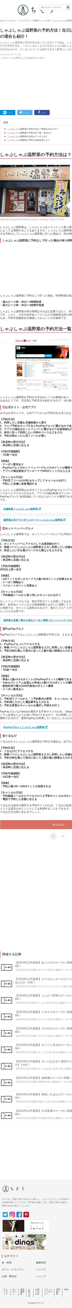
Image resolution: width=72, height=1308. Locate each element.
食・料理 (7, 1262)
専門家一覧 (58, 1291)
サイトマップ (5, 1291)
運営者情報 (22, 1291)
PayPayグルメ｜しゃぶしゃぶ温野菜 (23, 727)
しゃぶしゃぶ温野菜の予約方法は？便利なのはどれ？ (32, 129)
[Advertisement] (36, 59)
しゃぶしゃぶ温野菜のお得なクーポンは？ (27, 136)
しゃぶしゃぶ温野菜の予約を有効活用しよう (28, 140)
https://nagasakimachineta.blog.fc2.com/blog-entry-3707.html (34, 219)
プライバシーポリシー (48, 1291)
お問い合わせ (37, 1291)
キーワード (14, 1291)
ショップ (41, 1276)
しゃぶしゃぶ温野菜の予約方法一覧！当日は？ (29, 133)
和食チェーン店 (41, 20)
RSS (66, 1289)
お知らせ (29, 1292)
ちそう (3, 20)
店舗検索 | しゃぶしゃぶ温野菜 (20, 508)
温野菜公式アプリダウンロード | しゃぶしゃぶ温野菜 (32, 519)
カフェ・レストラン (20, 20)
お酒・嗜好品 (9, 1276)
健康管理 (41, 1262)
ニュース (41, 1269)
